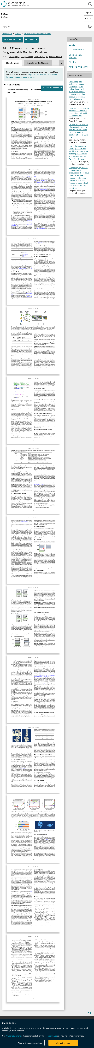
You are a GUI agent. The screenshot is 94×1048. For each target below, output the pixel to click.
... (61, 63)
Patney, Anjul (14, 56)
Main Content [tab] (12, 63)
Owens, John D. (55, 56)
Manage (87, 18)
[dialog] (47, 1033)
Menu (5, 27)
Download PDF (10, 39)
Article (72, 45)
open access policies (37, 74)
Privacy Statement (13, 1036)
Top (90, 1012)
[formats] (20, 39)
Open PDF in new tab (53, 87)
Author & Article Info (78, 66)
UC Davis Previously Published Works (37, 34)
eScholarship (7, 34)
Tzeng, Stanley (27, 56)
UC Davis (4, 17)
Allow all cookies (63, 1043)
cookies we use (51, 1036)
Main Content (13, 84)
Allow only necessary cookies (30, 1043)
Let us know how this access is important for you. (31, 75)
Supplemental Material (75, 56)
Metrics (72, 62)
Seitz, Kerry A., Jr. (41, 56)
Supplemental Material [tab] (38, 63)
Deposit (88, 12)
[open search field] (90, 4)
